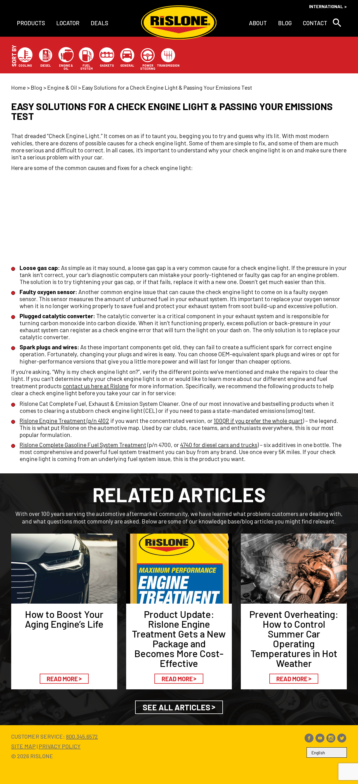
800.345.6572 (82, 736)
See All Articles (176, 707)
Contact (315, 22)
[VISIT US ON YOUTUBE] (319, 740)
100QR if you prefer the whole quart (258, 420)
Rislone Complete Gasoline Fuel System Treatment (83, 444)
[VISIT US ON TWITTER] (341, 740)
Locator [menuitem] (67, 22)
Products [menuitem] (31, 22)
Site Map (23, 746)
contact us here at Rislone (96, 385)
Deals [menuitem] (99, 22)
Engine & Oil (62, 87)
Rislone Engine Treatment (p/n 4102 (64, 420)
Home (18, 87)
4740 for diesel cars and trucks (218, 444)
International (326, 6)
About (258, 22)
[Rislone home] (178, 22)
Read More (62, 678)
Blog (285, 22)
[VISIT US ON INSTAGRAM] (330, 740)
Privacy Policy (60, 746)
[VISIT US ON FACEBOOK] (309, 740)
